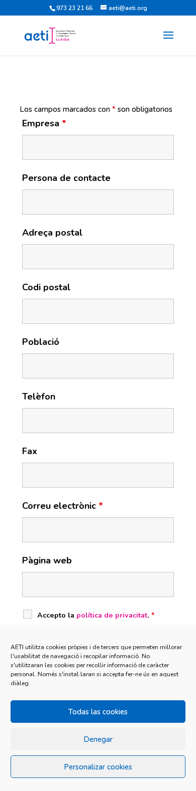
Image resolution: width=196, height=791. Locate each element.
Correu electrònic (62, 506)
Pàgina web (47, 560)
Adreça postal (52, 233)
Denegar (98, 739)
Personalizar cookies (98, 767)
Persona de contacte (66, 178)
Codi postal (46, 287)
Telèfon (38, 396)
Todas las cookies (98, 712)
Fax (29, 451)
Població (40, 342)
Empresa (44, 123)
